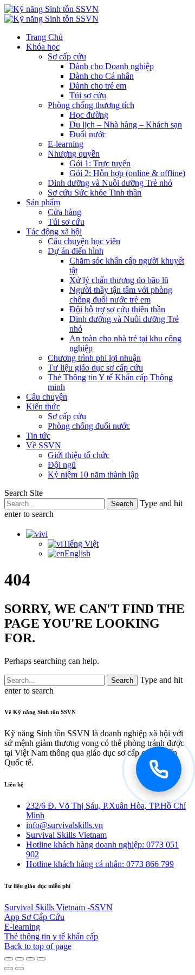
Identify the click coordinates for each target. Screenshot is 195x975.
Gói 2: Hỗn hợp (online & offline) (127, 173)
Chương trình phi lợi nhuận (94, 357)
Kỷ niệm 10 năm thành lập (93, 474)
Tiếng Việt (81, 543)
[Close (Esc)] (8, 958)
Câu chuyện (46, 396)
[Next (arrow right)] (19, 968)
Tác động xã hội (54, 231)
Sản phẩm (43, 202)
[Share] (19, 958)
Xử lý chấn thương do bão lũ (118, 280)
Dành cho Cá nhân (101, 75)
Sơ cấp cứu (67, 56)
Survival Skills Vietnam (66, 834)
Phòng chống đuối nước (89, 426)
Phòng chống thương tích (91, 105)
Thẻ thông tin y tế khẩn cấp (51, 936)
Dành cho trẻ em (97, 85)
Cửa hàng (64, 212)
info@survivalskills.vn (64, 825)
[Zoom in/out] (41, 958)
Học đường (88, 114)
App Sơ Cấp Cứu (34, 917)
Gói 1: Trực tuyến (100, 163)
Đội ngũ (62, 464)
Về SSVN (43, 445)
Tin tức (38, 435)
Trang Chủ (44, 37)
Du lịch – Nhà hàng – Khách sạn (125, 124)
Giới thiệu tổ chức (78, 455)
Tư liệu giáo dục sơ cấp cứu (95, 367)
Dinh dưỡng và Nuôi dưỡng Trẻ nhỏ (110, 182)
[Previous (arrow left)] (8, 968)
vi (44, 534)
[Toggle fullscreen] (30, 958)
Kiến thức (43, 406)
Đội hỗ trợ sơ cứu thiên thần (117, 309)
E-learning (65, 144)
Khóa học (43, 46)
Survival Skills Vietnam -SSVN (58, 907)
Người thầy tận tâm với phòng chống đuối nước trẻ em (120, 294)
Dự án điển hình (75, 250)
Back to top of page (38, 946)
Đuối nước (87, 134)
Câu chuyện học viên (84, 241)
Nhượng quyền (74, 153)
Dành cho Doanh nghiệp (111, 66)
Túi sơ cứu (87, 95)
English (77, 553)
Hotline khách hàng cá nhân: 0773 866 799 (100, 864)
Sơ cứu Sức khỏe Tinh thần (94, 192)
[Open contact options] (158, 769)
